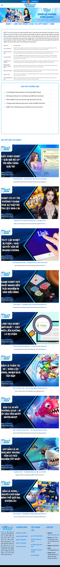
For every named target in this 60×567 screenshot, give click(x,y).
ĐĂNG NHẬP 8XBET (23, 536)
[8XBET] (30, 5)
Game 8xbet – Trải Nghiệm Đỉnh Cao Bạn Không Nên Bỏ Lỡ (30, 304)
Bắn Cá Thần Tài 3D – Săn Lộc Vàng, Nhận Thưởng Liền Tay (30, 388)
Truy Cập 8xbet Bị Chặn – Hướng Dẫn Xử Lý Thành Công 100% (30, 262)
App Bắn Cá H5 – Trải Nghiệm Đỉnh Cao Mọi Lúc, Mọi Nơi (30, 472)
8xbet (2, 532)
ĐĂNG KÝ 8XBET (22, 533)
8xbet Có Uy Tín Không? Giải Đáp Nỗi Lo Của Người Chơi (30, 220)
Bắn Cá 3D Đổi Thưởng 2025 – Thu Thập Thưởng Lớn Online (30, 430)
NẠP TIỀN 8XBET (21, 539)
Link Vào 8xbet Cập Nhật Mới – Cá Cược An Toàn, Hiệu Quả (30, 346)
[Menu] (2, 5)
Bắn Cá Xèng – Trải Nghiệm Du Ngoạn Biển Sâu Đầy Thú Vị (30, 514)
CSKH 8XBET (36, 555)
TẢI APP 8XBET (22, 546)
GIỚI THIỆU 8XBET (37, 536)
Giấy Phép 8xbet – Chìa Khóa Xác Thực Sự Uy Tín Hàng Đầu (30, 179)
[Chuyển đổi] (5, 92)
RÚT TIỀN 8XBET (22, 543)
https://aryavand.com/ (53, 535)
